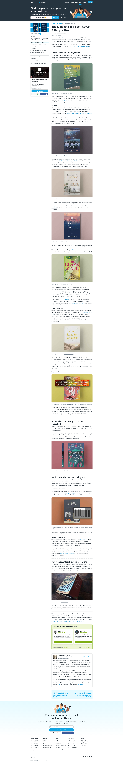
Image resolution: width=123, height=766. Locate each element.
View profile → (87, 656)
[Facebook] (90, 756)
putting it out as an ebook (78, 303)
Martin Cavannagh (61, 33)
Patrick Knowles (76, 250)
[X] (83, 756)
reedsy (35, 2)
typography (65, 100)
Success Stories (47, 747)
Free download (39, 91)
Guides (53, 23)
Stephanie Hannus (68, 199)
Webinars (57, 747)
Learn (72, 2)
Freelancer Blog (59, 749)
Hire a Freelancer (34, 740)
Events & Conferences (60, 745)
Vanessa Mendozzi (68, 354)
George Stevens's (56, 206)
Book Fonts (37, 61)
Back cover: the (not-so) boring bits (40, 50)
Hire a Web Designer (35, 750)
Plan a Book (71, 743)
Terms (31, 760)
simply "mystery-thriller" (68, 161)
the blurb (82, 539)
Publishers (83, 745)
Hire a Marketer (34, 745)
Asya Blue (89, 404)
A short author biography (67, 553)
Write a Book (71, 742)
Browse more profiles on (60, 647)
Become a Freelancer (48, 745)
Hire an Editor (33, 742)
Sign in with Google (40, 17)
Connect (67, 2)
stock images (67, 299)
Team (44, 742)
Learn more (63, 17)
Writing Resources (72, 747)
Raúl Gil (59, 35)
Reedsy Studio (71, 740)
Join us (90, 2)
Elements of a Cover (40, 42)
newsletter (80, 684)
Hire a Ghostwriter (34, 747)
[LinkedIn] (88, 756)
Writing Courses (59, 743)
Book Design (59, 23)
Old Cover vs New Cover (40, 63)
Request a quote (62, 642)
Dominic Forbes (64, 602)
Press (44, 743)
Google (34, 94)
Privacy (36, 760)
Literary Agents (84, 743)
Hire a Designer (34, 743)
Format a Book (71, 745)
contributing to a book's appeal (81, 46)
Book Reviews (84, 740)
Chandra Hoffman (69, 404)
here (59, 684)
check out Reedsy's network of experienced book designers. (68, 621)
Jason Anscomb (68, 93)
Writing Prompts (84, 742)
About (84, 2)
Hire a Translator (34, 749)
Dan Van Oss (67, 155)
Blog (80, 2)
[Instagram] (85, 756)
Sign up (55, 17)
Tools (76, 2)
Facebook (43, 94)
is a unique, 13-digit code (71, 493)
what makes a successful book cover (70, 38)
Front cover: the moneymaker (39, 44)
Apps (43, 2)
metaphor (54, 207)
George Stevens (66, 241)
